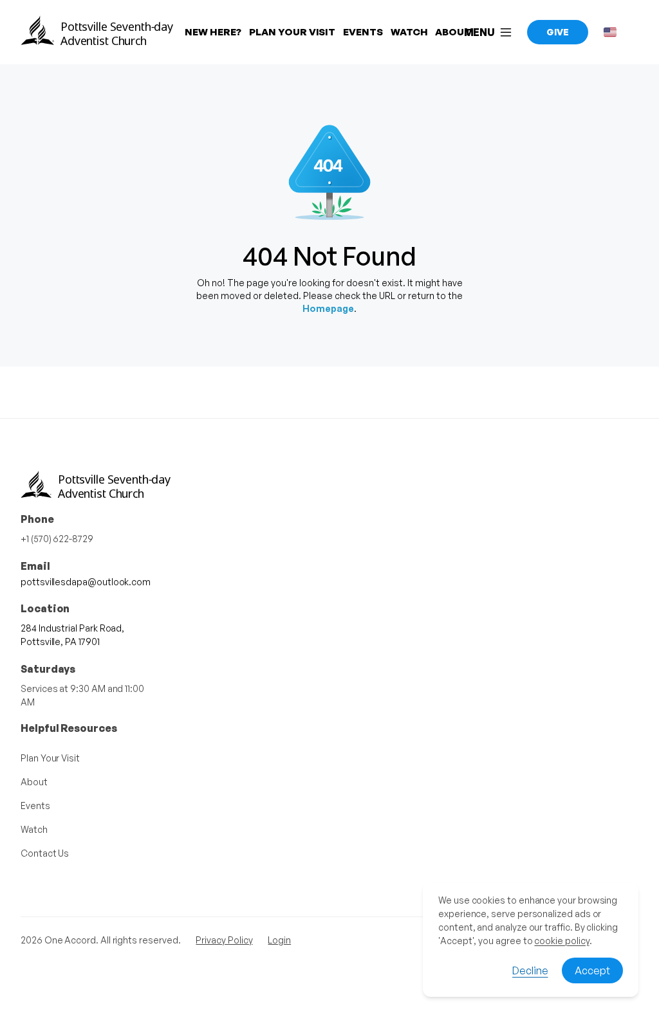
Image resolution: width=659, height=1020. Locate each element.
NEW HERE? (213, 32)
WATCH (409, 32)
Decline (530, 970)
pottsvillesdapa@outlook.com (86, 581)
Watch (34, 829)
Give (557, 31)
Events (35, 805)
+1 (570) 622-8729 (57, 538)
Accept (592, 970)
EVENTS (363, 32)
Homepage (328, 308)
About (34, 781)
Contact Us (45, 853)
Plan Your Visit (50, 757)
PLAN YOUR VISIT (292, 32)
